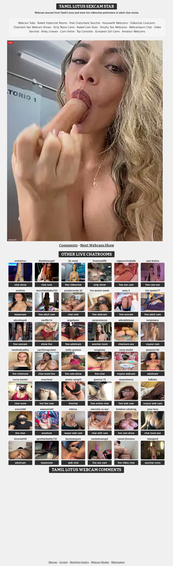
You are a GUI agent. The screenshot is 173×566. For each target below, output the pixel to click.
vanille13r (46, 320)
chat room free (46, 373)
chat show (20, 284)
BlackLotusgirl (47, 260)
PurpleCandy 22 (73, 290)
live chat (20, 433)
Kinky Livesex (49, 31)
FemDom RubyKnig (126, 409)
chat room (20, 403)
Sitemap (52, 562)
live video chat (126, 462)
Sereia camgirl (73, 379)
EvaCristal (46, 379)
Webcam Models (100, 562)
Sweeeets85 (47, 409)
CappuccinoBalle (126, 260)
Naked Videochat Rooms (52, 23)
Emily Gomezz (73, 349)
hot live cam (47, 403)
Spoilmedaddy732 (46, 438)
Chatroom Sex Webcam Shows (32, 27)
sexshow (47, 433)
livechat (73, 403)
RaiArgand (152, 438)
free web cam (126, 403)
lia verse (73, 260)
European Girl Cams (107, 31)
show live (46, 344)
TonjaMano (152, 320)
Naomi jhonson (126, 438)
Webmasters (118, 562)
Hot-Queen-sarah (99, 290)
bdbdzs (152, 379)
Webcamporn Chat (140, 27)
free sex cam (126, 284)
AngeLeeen (73, 320)
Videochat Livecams (142, 23)
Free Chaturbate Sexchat (84, 23)
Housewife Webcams (115, 23)
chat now (46, 284)
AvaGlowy (99, 349)
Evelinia (20, 290)
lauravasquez (73, 438)
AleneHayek (20, 320)
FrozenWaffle (100, 260)
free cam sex (152, 284)
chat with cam (100, 433)
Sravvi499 (20, 409)
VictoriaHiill (20, 438)
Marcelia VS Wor (100, 409)
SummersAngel (99, 438)
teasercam (20, 314)
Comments (68, 245)
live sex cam (100, 462)
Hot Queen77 (152, 290)
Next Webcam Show (97, 245)
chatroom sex (126, 344)
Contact (63, 562)
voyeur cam (152, 344)
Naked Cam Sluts (87, 27)
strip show (100, 284)
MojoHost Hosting (79, 562)
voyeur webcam (126, 373)
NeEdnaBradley (20, 349)
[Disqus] (86, 517)
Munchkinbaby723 (46, 290)
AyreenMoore (99, 320)
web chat (73, 462)
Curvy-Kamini (20, 379)
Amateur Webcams (133, 31)
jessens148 (152, 349)
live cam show (73, 373)
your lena (152, 409)
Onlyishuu (20, 260)
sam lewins (152, 260)
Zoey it (126, 290)
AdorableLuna (126, 320)
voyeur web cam (152, 403)
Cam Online (67, 31)
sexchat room (100, 344)
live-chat (100, 373)
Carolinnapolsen (46, 349)
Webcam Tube (26, 23)
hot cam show (126, 433)
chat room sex (152, 433)
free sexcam (126, 314)
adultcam (152, 373)
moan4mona (126, 379)
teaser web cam (73, 433)
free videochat (73, 284)
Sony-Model (126, 349)
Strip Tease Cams (64, 27)
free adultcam (73, 344)
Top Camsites (85, 31)
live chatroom (20, 373)
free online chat (100, 403)
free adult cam (47, 314)
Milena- (73, 409)
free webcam (99, 314)
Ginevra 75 (100, 379)
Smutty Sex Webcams (113, 27)
